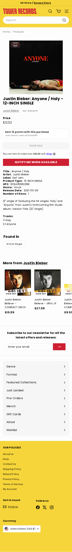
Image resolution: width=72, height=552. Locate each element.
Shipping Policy (12, 469)
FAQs (6, 459)
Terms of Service (13, 484)
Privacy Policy (11, 479)
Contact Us (9, 464)
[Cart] (58, 11)
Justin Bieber (11, 110)
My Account (10, 489)
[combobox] (36, 20)
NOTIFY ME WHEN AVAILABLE (36, 162)
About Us (8, 454)
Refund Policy (11, 474)
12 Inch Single (14, 243)
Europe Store (42, 3)
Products (18, 31)
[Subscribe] (59, 346)
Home (6, 31)
